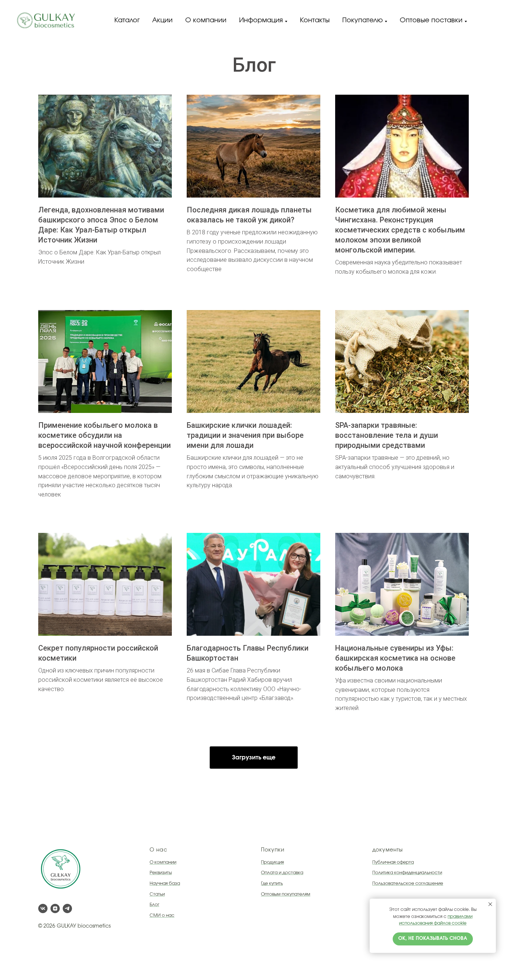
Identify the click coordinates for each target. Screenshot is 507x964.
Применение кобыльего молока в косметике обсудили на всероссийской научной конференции (104, 435)
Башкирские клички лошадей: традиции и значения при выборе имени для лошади (245, 435)
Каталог (127, 20)
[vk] (43, 908)
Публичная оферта (393, 862)
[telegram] (67, 908)
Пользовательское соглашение (407, 883)
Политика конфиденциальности (407, 872)
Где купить (272, 883)
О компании (205, 20)
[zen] (55, 908)
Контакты (315, 20)
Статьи (157, 894)
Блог (154, 904)
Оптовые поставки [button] (431, 20)
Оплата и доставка (282, 872)
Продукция (272, 862)
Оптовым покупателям (285, 894)
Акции (162, 20)
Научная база (165, 883)
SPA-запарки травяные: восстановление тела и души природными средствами (386, 435)
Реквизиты (161, 872)
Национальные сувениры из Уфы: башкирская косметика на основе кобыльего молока (395, 658)
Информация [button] (261, 20)
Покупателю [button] (362, 20)
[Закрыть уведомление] (490, 904)
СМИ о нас (162, 915)
